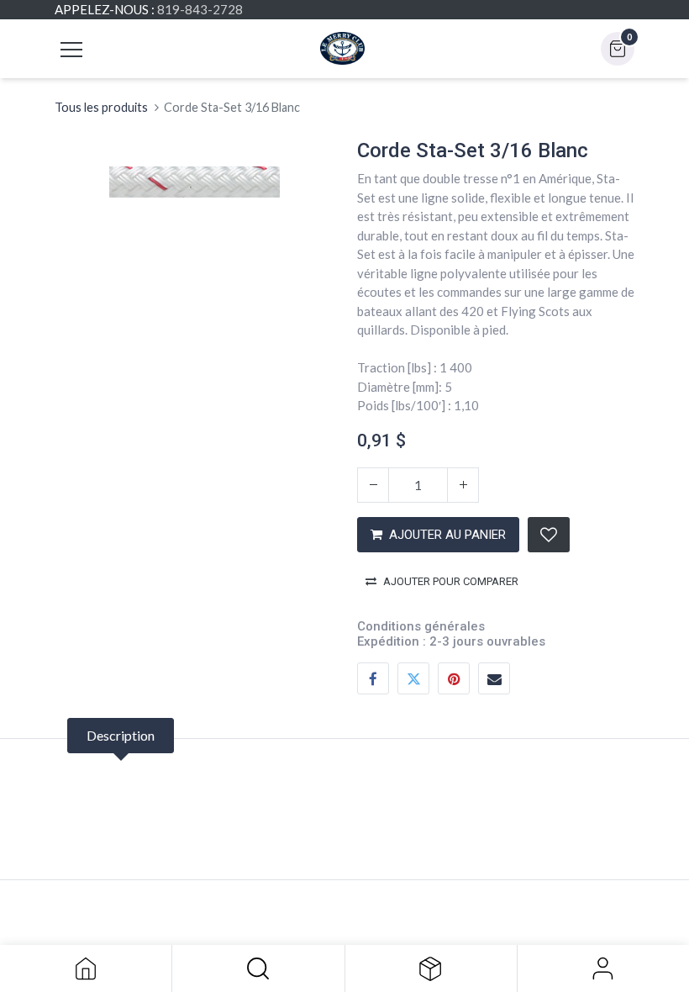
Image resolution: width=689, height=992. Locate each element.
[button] (258, 968)
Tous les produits (101, 107)
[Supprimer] (373, 485)
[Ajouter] (463, 485)
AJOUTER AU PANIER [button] (447, 534)
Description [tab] (121, 735)
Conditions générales (421, 626)
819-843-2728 (200, 9)
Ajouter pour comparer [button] (450, 581)
